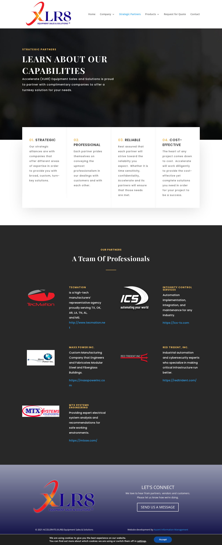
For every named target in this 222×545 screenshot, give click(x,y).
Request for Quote (175, 14)
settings (141, 541)
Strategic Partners (130, 14)
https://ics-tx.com (176, 323)
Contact (195, 14)
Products (150, 14)
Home (91, 14)
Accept (163, 539)
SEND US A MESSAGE (158, 507)
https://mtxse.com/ (83, 441)
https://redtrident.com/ (180, 380)
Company (105, 14)
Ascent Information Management (171, 529)
